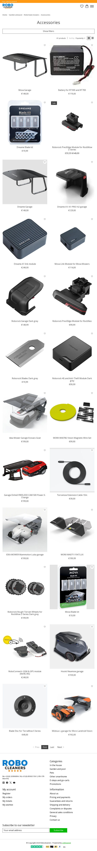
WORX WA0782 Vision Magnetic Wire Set (72, 437)
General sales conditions (61, 812)
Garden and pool (15, 15)
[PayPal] (47, 847)
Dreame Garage (24, 206)
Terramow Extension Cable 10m (72, 495)
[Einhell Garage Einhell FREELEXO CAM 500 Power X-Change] (25, 470)
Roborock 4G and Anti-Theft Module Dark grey (72, 379)
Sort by (71, 38)
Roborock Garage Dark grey (24, 321)
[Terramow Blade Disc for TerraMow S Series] (25, 706)
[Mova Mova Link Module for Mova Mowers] (72, 239)
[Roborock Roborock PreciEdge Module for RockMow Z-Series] (72, 122)
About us (54, 793)
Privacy (53, 816)
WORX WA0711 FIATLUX (72, 554)
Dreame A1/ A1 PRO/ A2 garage (72, 206)
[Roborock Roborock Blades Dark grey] (25, 353)
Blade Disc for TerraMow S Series (25, 731)
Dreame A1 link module (25, 264)
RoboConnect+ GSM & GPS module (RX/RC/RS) (24, 672)
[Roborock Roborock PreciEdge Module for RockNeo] (72, 296)
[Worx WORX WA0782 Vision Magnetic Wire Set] (72, 413)
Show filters (48, 31)
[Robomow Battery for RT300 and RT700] (72, 65)
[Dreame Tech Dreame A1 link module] (25, 239)
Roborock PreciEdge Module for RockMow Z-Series (72, 148)
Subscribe (58, 830)
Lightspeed (66, 843)
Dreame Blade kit (25, 147)
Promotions (55, 784)
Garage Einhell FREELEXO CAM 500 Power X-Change (25, 496)
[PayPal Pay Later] (55, 847)
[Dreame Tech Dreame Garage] (25, 182)
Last (52, 747)
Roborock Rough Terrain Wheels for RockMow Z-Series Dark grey (25, 613)
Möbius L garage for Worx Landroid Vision (72, 731)
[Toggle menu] (91, 6)
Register (6, 793)
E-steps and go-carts (59, 780)
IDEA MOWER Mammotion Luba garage (25, 554)
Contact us (55, 819)
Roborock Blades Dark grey (25, 378)
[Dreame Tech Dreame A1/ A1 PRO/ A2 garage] (72, 182)
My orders (7, 797)
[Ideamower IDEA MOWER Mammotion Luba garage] (25, 529)
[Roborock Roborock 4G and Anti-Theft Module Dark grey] (72, 353)
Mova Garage (24, 90)
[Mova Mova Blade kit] (72, 587)
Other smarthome (58, 776)
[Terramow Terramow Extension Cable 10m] (72, 470)
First (45, 747)
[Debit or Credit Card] (51, 847)
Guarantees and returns (61, 801)
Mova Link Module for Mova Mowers (72, 264)
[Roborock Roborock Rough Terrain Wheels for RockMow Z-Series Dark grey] (25, 587)
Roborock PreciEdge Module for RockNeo (72, 321)
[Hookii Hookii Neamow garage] (72, 646)
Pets (52, 772)
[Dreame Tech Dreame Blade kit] (25, 122)
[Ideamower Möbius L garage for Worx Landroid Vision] (72, 706)
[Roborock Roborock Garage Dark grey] (25, 296)
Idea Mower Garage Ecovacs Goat (25, 437)
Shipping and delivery (60, 804)
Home (5, 15)
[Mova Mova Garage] (25, 65)
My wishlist (8, 804)
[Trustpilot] (37, 847)
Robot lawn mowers (31, 15)
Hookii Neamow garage (72, 671)
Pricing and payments (60, 797)
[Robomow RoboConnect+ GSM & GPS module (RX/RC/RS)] (25, 646)
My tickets (7, 801)
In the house (56, 765)
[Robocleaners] (8, 6)
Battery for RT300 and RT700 (72, 90)
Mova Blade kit (72, 611)
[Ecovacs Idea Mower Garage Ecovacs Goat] (25, 413)
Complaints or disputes (61, 808)
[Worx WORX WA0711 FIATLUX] (72, 529)
